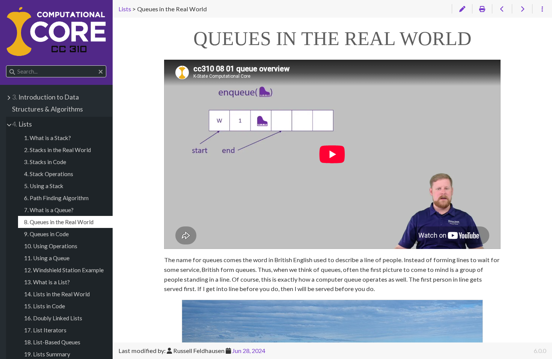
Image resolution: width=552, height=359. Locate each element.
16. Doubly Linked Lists (53, 318)
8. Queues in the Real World (59, 222)
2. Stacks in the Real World (57, 149)
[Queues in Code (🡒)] (522, 9)
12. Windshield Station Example (64, 270)
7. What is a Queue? (49, 210)
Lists (22, 124)
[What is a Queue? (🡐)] (502, 9)
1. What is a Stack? (47, 137)
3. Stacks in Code (45, 161)
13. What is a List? (47, 282)
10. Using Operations (50, 246)
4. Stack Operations (48, 173)
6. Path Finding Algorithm (56, 198)
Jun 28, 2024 (248, 350)
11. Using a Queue (46, 258)
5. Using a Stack (43, 186)
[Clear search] (100, 71)
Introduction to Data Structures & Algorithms (47, 103)
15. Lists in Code (44, 306)
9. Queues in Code (46, 234)
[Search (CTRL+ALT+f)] (12, 71)
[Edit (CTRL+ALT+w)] (462, 9)
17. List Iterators (45, 330)
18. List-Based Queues (52, 342)
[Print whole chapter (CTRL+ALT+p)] (482, 9)
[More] (542, 9)
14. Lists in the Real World (57, 294)
